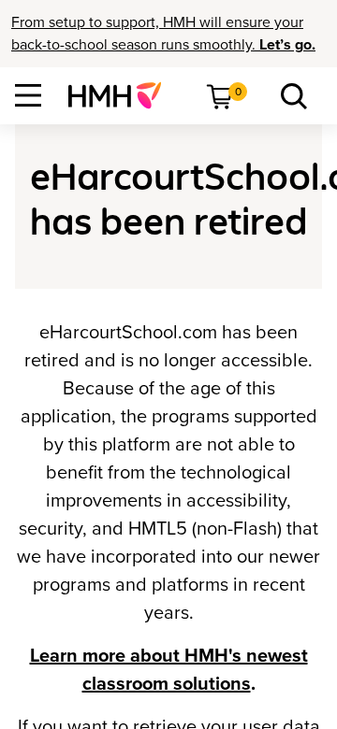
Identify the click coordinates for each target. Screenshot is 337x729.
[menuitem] (122, 95)
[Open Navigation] (28, 95)
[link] (122, 95)
